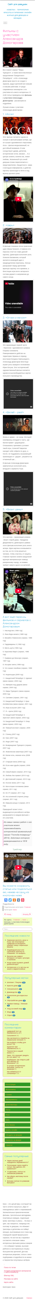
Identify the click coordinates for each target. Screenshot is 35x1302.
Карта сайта (8, 1282)
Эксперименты (11, 1099)
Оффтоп (9, 1145)
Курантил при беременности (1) (14, 1047)
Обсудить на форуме (14, 1135)
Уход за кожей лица (14, 1008)
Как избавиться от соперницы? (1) (14, 1072)
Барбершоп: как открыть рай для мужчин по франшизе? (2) (18, 1061)
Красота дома (12, 985)
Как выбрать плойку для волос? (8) (16, 1043)
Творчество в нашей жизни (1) (15, 1052)
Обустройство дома (14, 1000)
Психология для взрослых (17, 995)
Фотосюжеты (11, 1089)
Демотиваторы (11, 1104)
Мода (9, 1012)
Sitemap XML (9, 1275)
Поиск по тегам (10, 1267)
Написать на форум (13, 1140)
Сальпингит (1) (13, 1035)
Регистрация (10, 1084)
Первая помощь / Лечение (17, 1003)
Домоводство (12, 992)
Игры (8, 1115)
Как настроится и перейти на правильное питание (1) (18, 1039)
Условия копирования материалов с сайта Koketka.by (17, 1271)
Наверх (29, 1298)
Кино (15, 909)
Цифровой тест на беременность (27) (14, 1032)
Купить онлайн (11, 1130)
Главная (27, 907)
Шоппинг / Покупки (14, 982)
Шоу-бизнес (10, 1125)
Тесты (8, 1109)
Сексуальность (13, 989)
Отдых (9, 1015)
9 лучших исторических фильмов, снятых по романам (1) (16, 1067)
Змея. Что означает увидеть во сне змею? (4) (18, 1056)
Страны (9, 1094)
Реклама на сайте (11, 1279)
